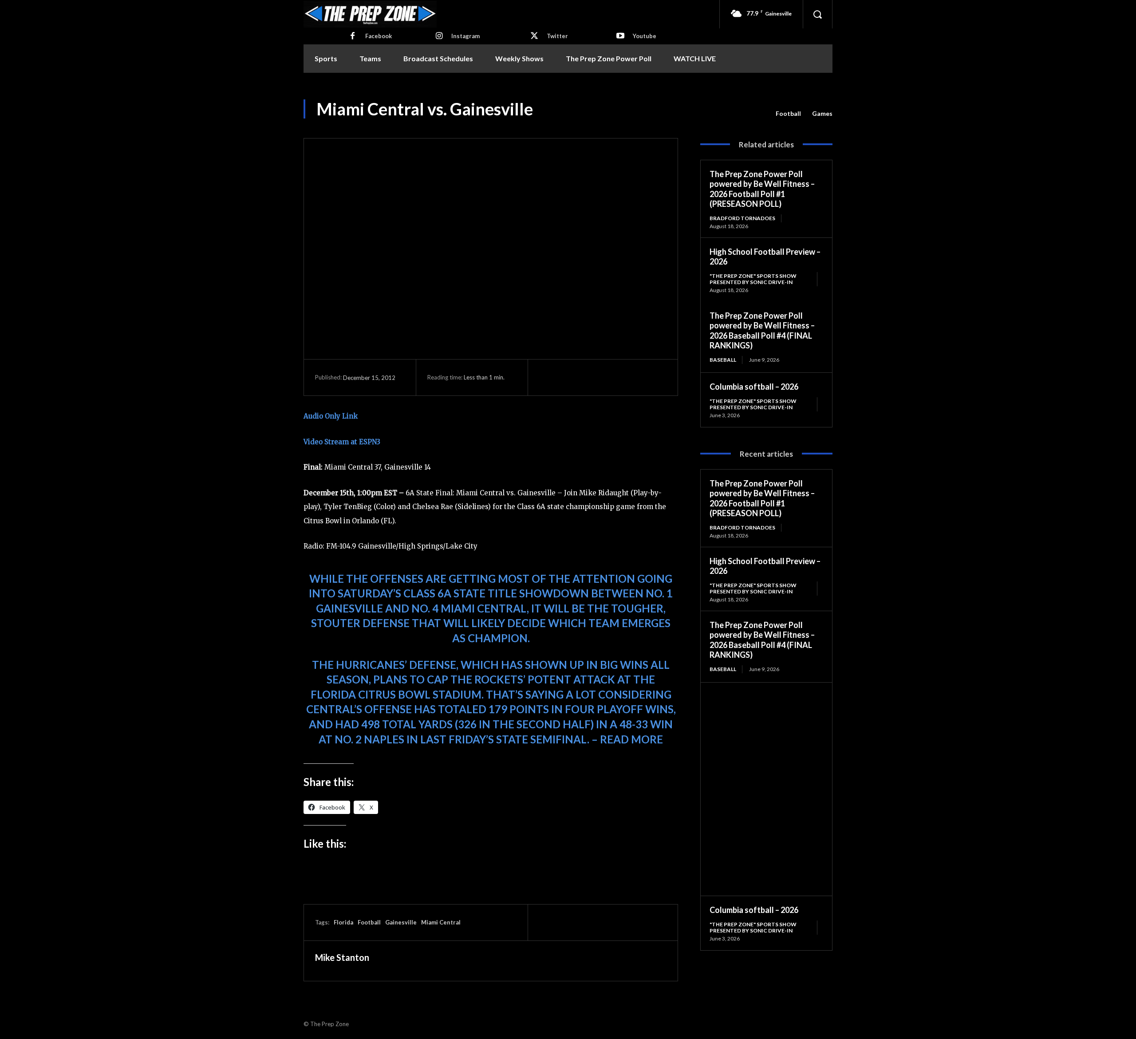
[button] (817, 14)
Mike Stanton (342, 957)
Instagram (465, 36)
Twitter (557, 36)
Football (788, 113)
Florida (343, 922)
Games (822, 113)
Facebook (378, 36)
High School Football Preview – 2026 (765, 257)
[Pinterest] (589, 377)
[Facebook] (353, 36)
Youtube (644, 36)
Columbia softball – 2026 (754, 386)
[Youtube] (620, 36)
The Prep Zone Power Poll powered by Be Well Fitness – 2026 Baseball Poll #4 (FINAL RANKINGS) (762, 331)
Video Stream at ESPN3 (342, 442)
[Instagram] (439, 36)
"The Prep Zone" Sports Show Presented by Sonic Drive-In (753, 279)
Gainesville (401, 922)
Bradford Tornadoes (742, 218)
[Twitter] (534, 36)
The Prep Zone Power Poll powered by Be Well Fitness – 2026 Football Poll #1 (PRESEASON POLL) (762, 189)
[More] (630, 377)
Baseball (723, 359)
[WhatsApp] (609, 377)
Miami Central (441, 922)
